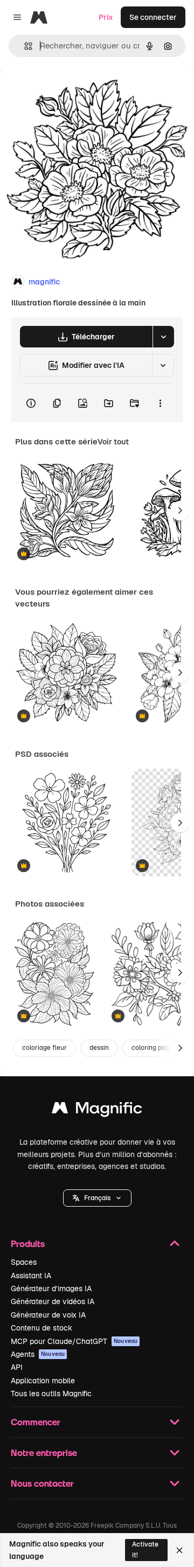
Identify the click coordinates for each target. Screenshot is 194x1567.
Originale (71, 92)
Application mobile (43, 1380)
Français (97, 1198)
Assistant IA (31, 1275)
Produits (28, 1243)
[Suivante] (180, 511)
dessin (99, 1047)
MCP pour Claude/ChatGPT (74, 1341)
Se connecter (153, 17)
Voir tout (113, 442)
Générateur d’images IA (51, 1288)
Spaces (24, 1262)
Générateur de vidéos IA (52, 1301)
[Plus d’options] (160, 403)
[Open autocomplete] (24, 46)
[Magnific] (97, 1110)
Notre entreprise (44, 1452)
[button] (97, 1198)
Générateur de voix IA (48, 1315)
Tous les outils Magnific (51, 1393)
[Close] (179, 1550)
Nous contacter (42, 1483)
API (17, 1367)
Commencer (35, 1421)
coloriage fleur (44, 1047)
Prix (106, 17)
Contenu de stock (41, 1328)
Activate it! (145, 1549)
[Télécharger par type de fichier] (163, 336)
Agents (38, 1354)
